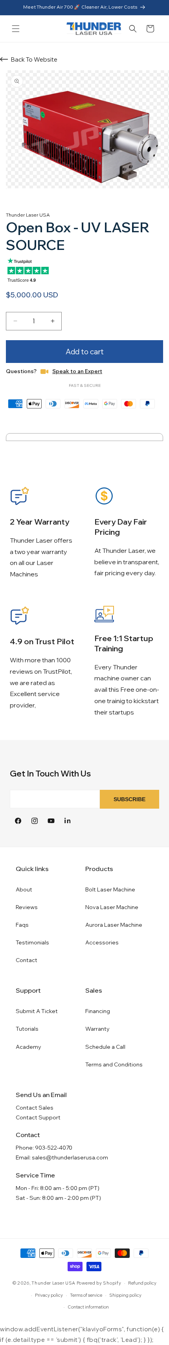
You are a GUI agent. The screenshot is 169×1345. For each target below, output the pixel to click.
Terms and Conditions (114, 1064)
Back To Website (34, 59)
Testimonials (32, 942)
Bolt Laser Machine (110, 889)
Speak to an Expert (77, 371)
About (24, 889)
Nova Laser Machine (111, 907)
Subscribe (129, 799)
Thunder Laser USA (53, 1283)
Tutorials (27, 1028)
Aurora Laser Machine (113, 924)
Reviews (27, 907)
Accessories (102, 942)
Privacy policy (49, 1295)
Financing (97, 1011)
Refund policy (142, 1283)
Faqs (22, 924)
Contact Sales (34, 1107)
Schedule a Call (105, 1046)
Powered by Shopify (99, 1283)
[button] (15, 28)
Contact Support (38, 1117)
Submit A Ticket (37, 1011)
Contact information (88, 1307)
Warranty (97, 1028)
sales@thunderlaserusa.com (70, 1157)
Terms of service (86, 1295)
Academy (28, 1046)
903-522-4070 (53, 1147)
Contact (26, 960)
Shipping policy (125, 1295)
